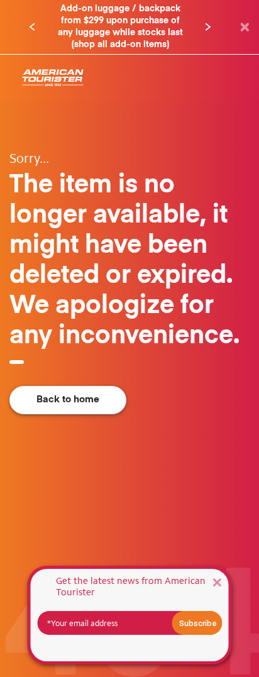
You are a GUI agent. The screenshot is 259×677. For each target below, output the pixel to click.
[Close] (216, 581)
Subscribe (198, 623)
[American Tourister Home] (52, 78)
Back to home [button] (67, 399)
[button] (32, 27)
